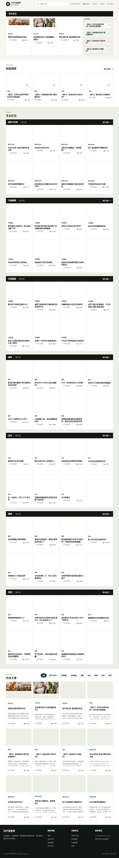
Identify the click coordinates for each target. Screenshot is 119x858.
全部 (43, 675)
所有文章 (51, 846)
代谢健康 (64, 675)
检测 (94, 4)
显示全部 (107, 69)
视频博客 (51, 842)
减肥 (82, 675)
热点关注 (51, 839)
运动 (89, 675)
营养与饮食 (75, 4)
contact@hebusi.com (102, 836)
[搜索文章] (52, 4)
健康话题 (86, 4)
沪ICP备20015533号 (109, 854)
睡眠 (96, 675)
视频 (101, 4)
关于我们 (110, 4)
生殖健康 (74, 675)
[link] (19, 35)
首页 (49, 836)
